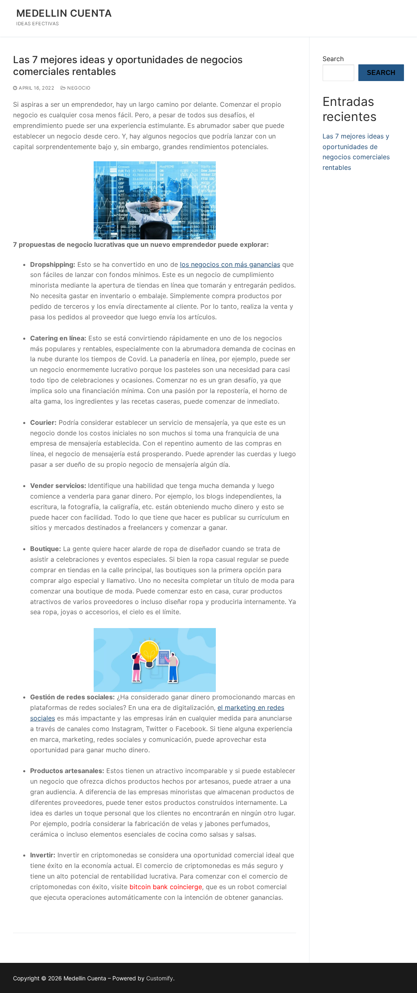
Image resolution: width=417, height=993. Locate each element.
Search (333, 59)
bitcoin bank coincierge (165, 887)
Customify (159, 978)
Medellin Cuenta (64, 13)
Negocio (78, 88)
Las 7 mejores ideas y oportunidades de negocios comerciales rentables (128, 65)
